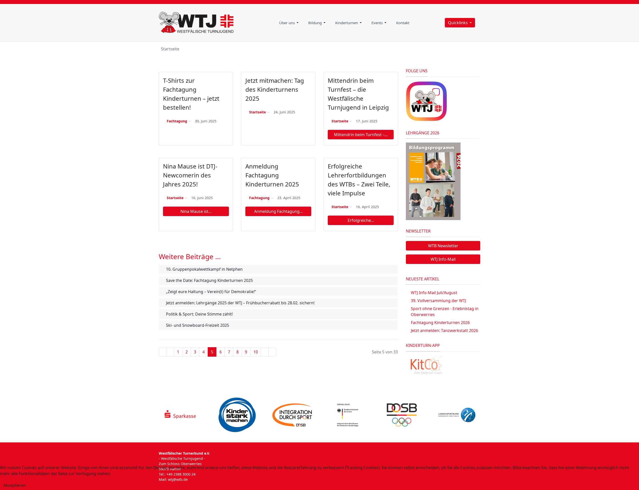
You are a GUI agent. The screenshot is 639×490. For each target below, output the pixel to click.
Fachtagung (177, 121)
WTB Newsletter (443, 245)
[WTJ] (196, 22)
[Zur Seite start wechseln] (162, 352)
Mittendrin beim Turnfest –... (361, 134)
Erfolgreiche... (361, 220)
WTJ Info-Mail (443, 259)
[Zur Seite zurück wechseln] (170, 352)
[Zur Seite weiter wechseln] (265, 352)
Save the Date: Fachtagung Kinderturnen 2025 (209, 280)
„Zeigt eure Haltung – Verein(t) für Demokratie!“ (210, 291)
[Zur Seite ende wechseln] (272, 352)
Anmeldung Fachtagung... (278, 211)
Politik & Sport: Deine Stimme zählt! (199, 314)
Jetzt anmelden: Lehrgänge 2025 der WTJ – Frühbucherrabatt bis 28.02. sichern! (240, 303)
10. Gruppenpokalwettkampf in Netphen (204, 269)
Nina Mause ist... (195, 211)
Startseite (257, 112)
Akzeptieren (14, 485)
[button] (289, 23)
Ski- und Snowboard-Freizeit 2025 (197, 325)
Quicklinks (458, 22)
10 (255, 352)
